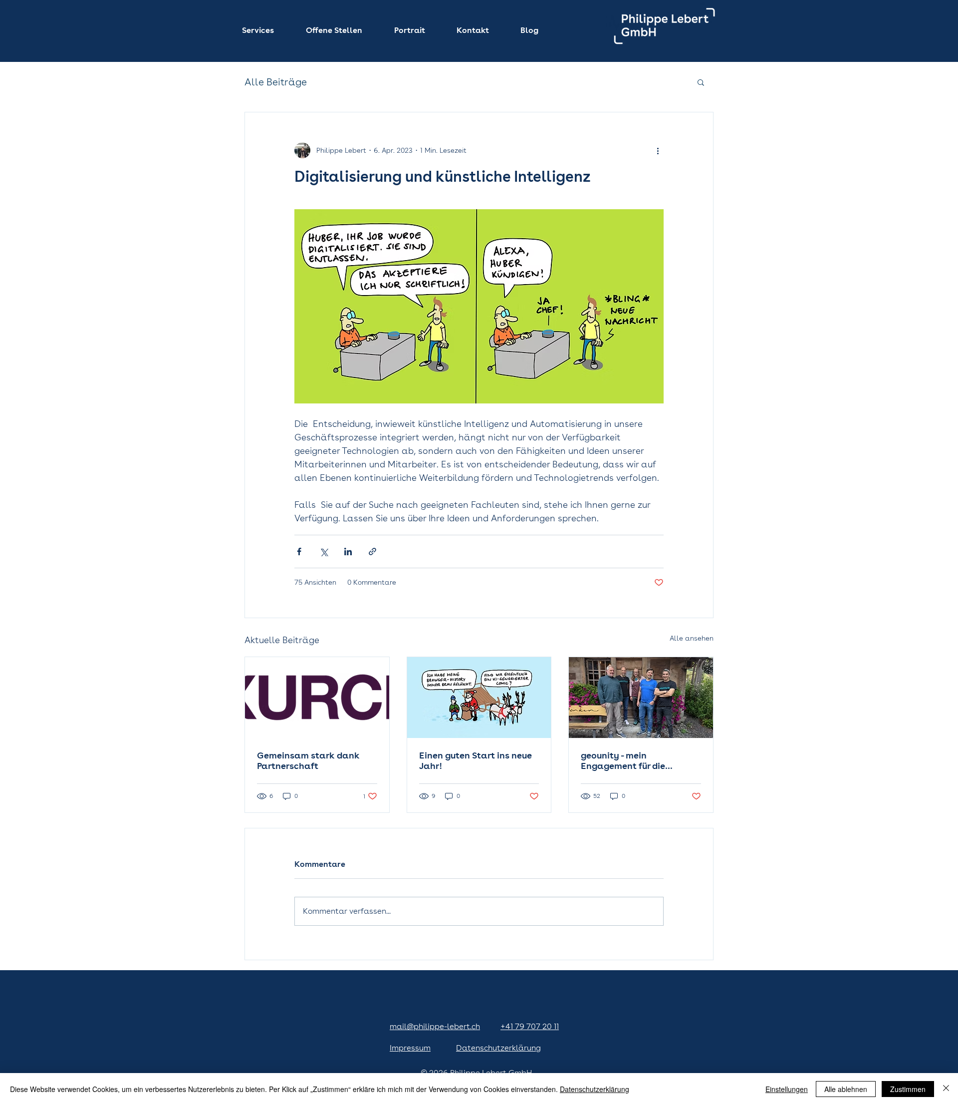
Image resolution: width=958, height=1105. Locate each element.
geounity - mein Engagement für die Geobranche (623, 760)
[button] (266, 30)
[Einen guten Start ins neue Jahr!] (479, 697)
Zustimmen (908, 1089)
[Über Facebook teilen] (299, 551)
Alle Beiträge (275, 82)
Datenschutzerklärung (594, 1089)
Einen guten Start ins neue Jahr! (475, 760)
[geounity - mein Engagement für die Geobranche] (641, 697)
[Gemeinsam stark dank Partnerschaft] (317, 697)
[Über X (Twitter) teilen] (323, 551)
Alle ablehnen (845, 1089)
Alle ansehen (692, 638)
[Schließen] (946, 1089)
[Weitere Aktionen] (658, 150)
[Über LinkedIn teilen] (348, 551)
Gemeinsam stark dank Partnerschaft (308, 760)
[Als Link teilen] (372, 551)
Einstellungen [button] (786, 1089)
